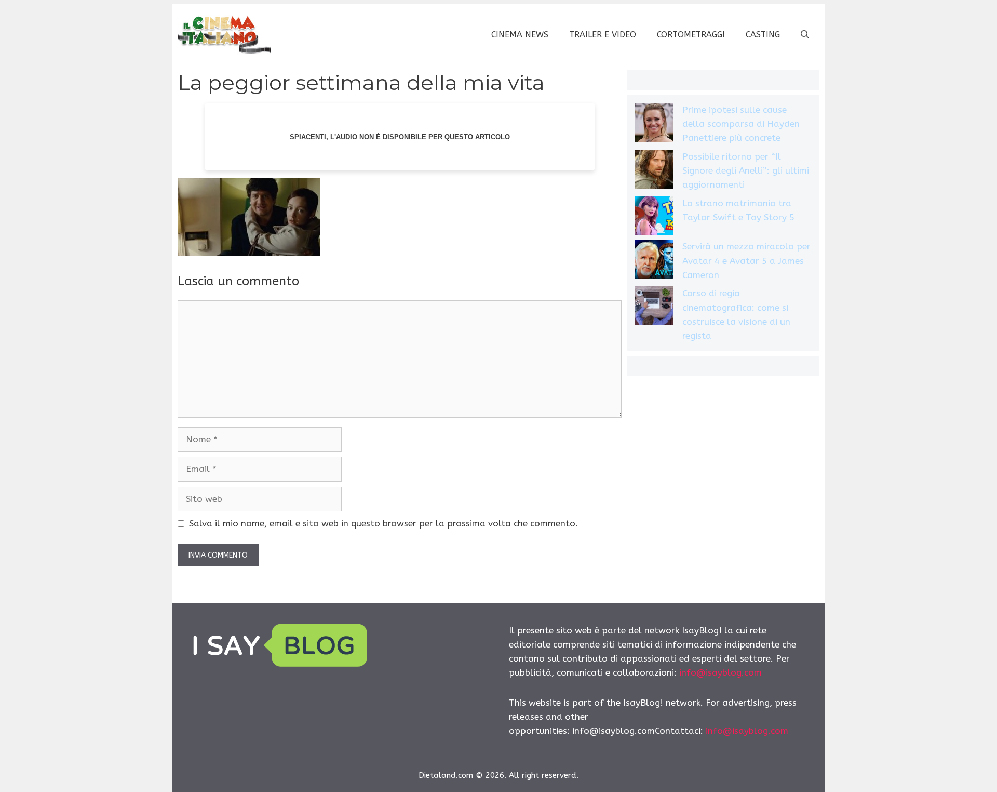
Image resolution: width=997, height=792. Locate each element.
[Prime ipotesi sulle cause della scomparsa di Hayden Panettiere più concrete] (654, 124)
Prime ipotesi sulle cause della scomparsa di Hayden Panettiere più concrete (741, 123)
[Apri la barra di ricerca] (804, 35)
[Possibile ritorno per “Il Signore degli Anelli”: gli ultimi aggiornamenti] (654, 171)
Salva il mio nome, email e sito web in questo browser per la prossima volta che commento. (383, 523)
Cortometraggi (691, 34)
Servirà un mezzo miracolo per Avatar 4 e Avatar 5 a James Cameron (746, 260)
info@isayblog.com (720, 672)
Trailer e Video (602, 34)
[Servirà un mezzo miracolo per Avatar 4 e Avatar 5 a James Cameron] (654, 261)
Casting (763, 34)
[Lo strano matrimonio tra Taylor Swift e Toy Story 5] (654, 218)
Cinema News (519, 34)
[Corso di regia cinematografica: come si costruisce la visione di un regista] (654, 307)
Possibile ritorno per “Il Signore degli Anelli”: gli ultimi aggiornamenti (745, 170)
